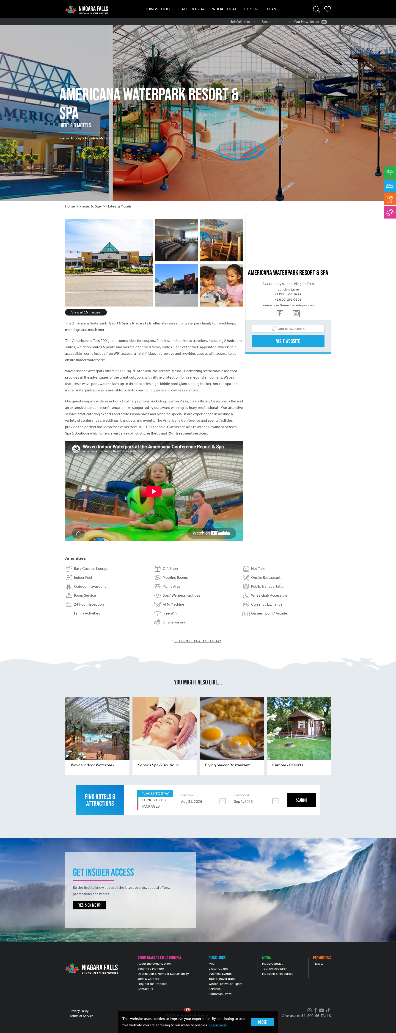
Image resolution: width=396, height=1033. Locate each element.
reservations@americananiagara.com (288, 305)
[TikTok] (327, 1010)
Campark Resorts (287, 764)
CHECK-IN (187, 795)
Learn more (218, 1025)
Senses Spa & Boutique (158, 764)
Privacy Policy (79, 1011)
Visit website (288, 341)
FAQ (211, 964)
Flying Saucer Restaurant (227, 764)
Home (70, 206)
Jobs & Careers (148, 979)
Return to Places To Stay (197, 641)
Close (262, 1022)
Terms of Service (82, 1016)
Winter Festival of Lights (225, 984)
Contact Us (145, 989)
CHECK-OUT (241, 795)
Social (266, 21)
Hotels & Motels (119, 206)
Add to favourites (291, 329)
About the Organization (154, 964)
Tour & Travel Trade (222, 979)
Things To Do (157, 9)
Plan (271, 9)
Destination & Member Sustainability (163, 974)
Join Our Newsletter (303, 21)
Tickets (318, 964)
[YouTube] (321, 1010)
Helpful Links (239, 21)
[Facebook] (315, 1010)
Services (215, 989)
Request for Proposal (152, 984)
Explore (251, 9)
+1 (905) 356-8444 (288, 294)
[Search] (316, 9)
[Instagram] (309, 1010)
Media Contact (272, 964)
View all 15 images (86, 312)
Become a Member (151, 969)
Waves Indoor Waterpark (93, 764)
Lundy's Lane (288, 289)
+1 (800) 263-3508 (288, 300)
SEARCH (301, 800)
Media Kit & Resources (277, 974)
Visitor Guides (218, 969)
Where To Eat (224, 9)
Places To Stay (190, 9)
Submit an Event (220, 994)
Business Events (220, 974)
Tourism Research (274, 969)
